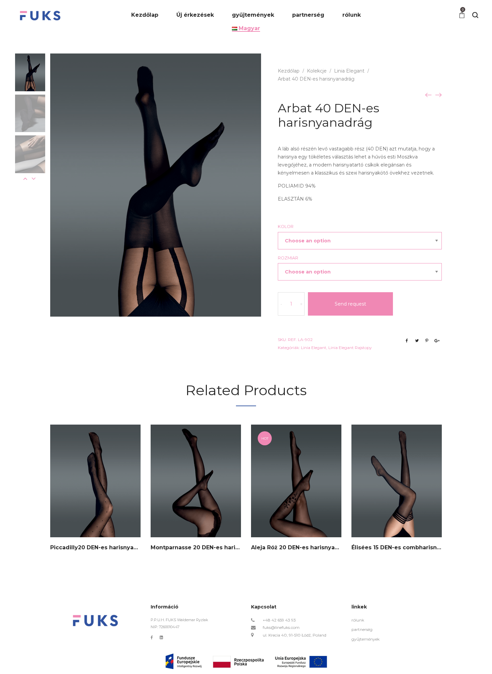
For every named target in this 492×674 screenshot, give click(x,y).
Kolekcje (317, 71)
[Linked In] (161, 637)
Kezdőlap (289, 71)
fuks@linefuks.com (281, 627)
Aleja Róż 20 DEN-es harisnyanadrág (303, 547)
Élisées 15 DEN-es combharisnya (397, 547)
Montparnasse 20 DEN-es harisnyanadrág (210, 547)
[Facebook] (152, 637)
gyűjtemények (365, 639)
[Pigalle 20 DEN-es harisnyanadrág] (438, 94)
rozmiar (288, 257)
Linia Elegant (349, 71)
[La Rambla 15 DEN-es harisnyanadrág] (428, 94)
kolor (286, 226)
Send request (350, 304)
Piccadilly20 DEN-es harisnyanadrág (102, 547)
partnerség (362, 629)
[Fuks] (40, 15)
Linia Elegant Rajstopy (350, 347)
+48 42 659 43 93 (279, 620)
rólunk (357, 620)
